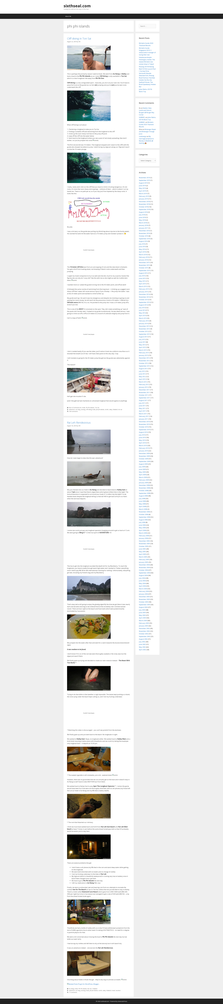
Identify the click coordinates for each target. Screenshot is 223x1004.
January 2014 (143, 323)
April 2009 (142, 475)
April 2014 (142, 315)
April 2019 (142, 191)
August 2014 (143, 305)
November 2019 (144, 178)
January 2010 (143, 451)
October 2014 (143, 300)
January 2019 (143, 199)
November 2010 (144, 424)
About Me (68, 16)
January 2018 (143, 225)
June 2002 (142, 644)
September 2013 (144, 334)
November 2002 (144, 631)
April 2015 (142, 284)
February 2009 (144, 480)
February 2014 (144, 321)
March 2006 (143, 533)
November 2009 (144, 456)
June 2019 (142, 186)
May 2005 (142, 552)
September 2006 (144, 517)
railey (110, 409)
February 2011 (144, 416)
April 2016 (142, 252)
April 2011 (142, 411)
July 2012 (142, 371)
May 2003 (142, 615)
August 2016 (143, 241)
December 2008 (144, 485)
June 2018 (142, 217)
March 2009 (143, 477)
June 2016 (142, 247)
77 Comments (73, 992)
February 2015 (144, 289)
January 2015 (143, 292)
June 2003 (142, 613)
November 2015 (144, 265)
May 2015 (142, 281)
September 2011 (144, 398)
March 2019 (143, 194)
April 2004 (142, 586)
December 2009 (144, 453)
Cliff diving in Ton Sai (79, 38)
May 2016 (142, 249)
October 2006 (143, 514)
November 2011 (144, 392)
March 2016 (143, 255)
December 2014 (144, 294)
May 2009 (142, 472)
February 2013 (144, 353)
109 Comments (73, 411)
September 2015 (144, 270)
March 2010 (143, 445)
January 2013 (143, 355)
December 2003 (144, 597)
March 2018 (143, 223)
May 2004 (142, 583)
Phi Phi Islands (90, 407)
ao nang (78, 409)
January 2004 (143, 594)
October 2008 (143, 491)
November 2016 (144, 233)
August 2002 (143, 639)
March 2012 (143, 382)
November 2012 (144, 361)
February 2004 (144, 591)
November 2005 (144, 544)
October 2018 (143, 207)
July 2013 (142, 339)
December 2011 (144, 390)
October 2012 (143, 363)
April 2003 (142, 618)
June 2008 (142, 501)
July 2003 (142, 610)
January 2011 (143, 419)
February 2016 (144, 257)
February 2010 (144, 448)
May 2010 (142, 440)
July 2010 (142, 435)
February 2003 (144, 623)
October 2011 (143, 395)
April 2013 (142, 347)
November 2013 (144, 329)
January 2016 (143, 260)
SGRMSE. (142, 117)
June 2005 (142, 549)
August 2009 (143, 464)
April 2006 (142, 530)
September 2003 (144, 605)
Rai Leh (89, 988)
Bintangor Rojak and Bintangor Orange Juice (147, 131)
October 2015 (143, 268)
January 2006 (143, 538)
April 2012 (142, 379)
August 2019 (143, 183)
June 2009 (142, 469)
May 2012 (142, 377)
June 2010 (142, 437)
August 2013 (143, 337)
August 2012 (143, 369)
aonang (83, 409)
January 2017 (143, 228)
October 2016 (143, 236)
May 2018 (142, 220)
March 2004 (143, 589)
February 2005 (144, 559)
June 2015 (142, 278)
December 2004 (144, 565)
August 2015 (143, 273)
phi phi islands (100, 409)
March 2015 (143, 286)
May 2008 (142, 504)
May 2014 (142, 313)
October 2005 (143, 546)
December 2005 (144, 541)
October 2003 (143, 602)
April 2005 (142, 554)
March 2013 (143, 350)
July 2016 (142, 244)
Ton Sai (97, 407)
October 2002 (143, 634)
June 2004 (142, 581)
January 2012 (143, 387)
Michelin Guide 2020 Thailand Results (146, 124)
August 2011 (143, 400)
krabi (94, 409)
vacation (118, 990)
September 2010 (144, 430)
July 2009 (142, 467)
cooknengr (142, 136)
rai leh (106, 409)
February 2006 (144, 536)
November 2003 (144, 599)
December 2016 (144, 231)
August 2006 (143, 520)
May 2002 (142, 647)
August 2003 (143, 607)
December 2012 (144, 358)
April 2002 (142, 650)
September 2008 (144, 493)
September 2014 (144, 302)
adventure (72, 409)
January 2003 (143, 626)
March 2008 (143, 509)
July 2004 (142, 578)
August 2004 (143, 575)
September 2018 (144, 209)
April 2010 (142, 443)
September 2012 (144, 366)
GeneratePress (122, 1001)
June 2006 (142, 525)
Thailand (94, 988)
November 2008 (144, 488)
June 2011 (142, 406)
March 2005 (143, 557)
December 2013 (144, 326)
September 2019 (144, 180)
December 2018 (144, 202)
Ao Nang (71, 988)
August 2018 (143, 212)
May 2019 (142, 188)
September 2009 (144, 461)
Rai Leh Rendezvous (79, 422)
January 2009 (143, 483)
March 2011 (143, 414)
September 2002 (144, 636)
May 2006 (142, 528)
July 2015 (142, 276)
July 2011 (142, 403)
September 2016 (144, 239)
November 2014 (144, 297)
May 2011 (142, 408)
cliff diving (89, 409)
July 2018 (142, 215)
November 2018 (144, 204)
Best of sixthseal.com (75, 407)
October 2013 (143, 331)
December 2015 (144, 262)
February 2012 (144, 384)
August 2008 (143, 496)
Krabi (83, 407)
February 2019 (144, 196)
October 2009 (143, 459)
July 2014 (142, 308)
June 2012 (142, 374)
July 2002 (142, 642)
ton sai (120, 409)
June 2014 (142, 310)
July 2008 (142, 499)
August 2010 (143, 432)
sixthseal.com (77, 5)
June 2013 (142, 342)
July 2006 (142, 522)
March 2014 (143, 318)
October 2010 (143, 427)
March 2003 (143, 621)
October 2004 (143, 570)
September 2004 (144, 573)
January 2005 (143, 562)
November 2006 (144, 512)
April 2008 (142, 506)
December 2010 (144, 422)
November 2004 (144, 567)
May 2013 (142, 345)
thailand (115, 409)
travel (113, 990)
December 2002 (144, 628)
